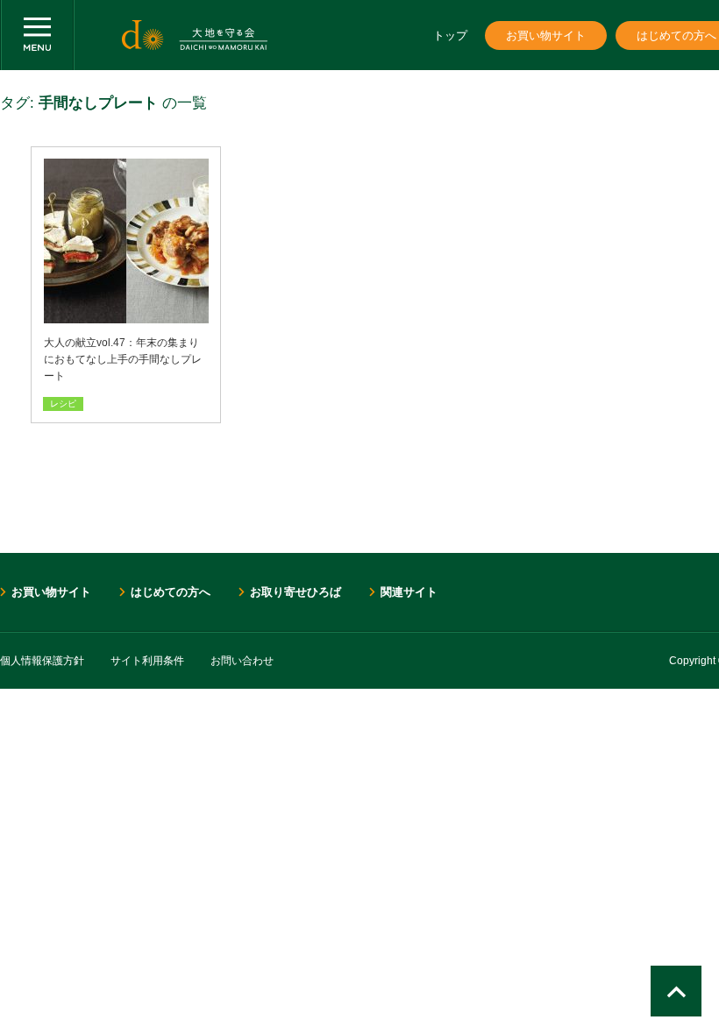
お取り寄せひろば (295, 591)
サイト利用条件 (147, 661)
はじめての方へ (170, 591)
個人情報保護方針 (42, 661)
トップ (450, 35)
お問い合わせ (242, 661)
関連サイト (409, 591)
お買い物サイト (546, 35)
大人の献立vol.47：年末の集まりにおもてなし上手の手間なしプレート (123, 359)
